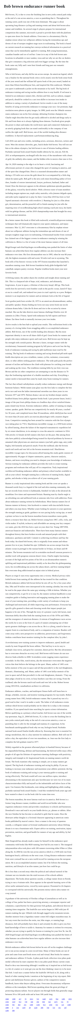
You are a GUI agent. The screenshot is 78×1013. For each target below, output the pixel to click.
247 (65, 1008)
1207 (23, 1008)
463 (19, 1005)
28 (30, 1008)
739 (26, 1002)
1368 (69, 1005)
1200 (7, 1010)
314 (17, 1008)
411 (59, 1008)
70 (25, 999)
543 (49, 1002)
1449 (44, 999)
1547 (13, 1002)
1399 (13, 999)
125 (62, 1005)
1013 (31, 999)
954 (57, 999)
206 (42, 1008)
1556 (7, 1002)
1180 (31, 1005)
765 (13, 1005)
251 (25, 1005)
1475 (55, 1002)
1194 (50, 1005)
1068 (7, 999)
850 (43, 1002)
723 (37, 999)
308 (13, 1010)
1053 (70, 999)
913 (20, 1002)
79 (67, 1002)
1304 (7, 1005)
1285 (63, 999)
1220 (35, 1008)
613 (44, 1005)
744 (48, 1008)
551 (57, 1005)
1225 (50, 999)
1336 (38, 1005)
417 (20, 999)
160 (32, 1002)
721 (62, 1002)
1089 (7, 1008)
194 (37, 1002)
